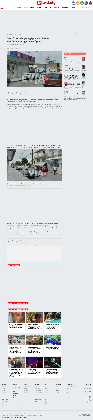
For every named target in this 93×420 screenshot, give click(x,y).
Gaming (68, 394)
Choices (14, 400)
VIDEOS (32, 7)
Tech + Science (5, 399)
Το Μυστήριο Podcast (39, 390)
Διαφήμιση (10, 413)
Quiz (14, 397)
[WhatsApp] (12, 92)
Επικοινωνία (4, 413)
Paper (68, 392)
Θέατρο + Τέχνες (59, 390)
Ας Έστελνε (37, 394)
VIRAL (45, 7)
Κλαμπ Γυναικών (38, 397)
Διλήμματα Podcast (38, 392)
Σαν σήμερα (15, 386)
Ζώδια (14, 395)
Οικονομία (4, 394)
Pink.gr (3, 415)
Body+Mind (47, 386)
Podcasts (37, 384)
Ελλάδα (3, 388)
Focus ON (26, 392)
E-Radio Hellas (9, 415)
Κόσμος (3, 390)
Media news (16, 393)
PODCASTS (38, 7)
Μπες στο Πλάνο (27, 386)
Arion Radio (29, 415)
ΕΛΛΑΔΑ (18, 35)
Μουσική (69, 388)
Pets (46, 399)
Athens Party (35, 415)
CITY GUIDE (56, 7)
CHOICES (73, 7)
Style (46, 403)
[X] (16, 92)
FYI (24, 394)
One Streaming (23, 415)
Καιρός (3, 405)
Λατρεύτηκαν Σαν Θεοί (38, 400)
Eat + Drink (58, 386)
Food (46, 388)
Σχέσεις (47, 392)
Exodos (57, 388)
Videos (25, 384)
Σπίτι (46, 394)
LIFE (50, 7)
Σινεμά (68, 390)
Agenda (57, 394)
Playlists (68, 397)
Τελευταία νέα (5, 386)
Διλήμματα (26, 388)
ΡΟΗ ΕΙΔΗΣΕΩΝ (68, 53)
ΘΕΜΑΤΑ (26, 7)
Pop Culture (69, 384)
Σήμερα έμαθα (16, 387)
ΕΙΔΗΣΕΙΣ (19, 7)
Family (46, 397)
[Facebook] (8, 92)
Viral (14, 391)
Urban (57, 392)
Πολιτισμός (4, 401)
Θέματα (15, 384)
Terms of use (28, 413)
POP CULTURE (65, 7)
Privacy (23, 413)
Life (46, 384)
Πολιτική (4, 392)
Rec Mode (26, 390)
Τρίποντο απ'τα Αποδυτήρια (38, 387)
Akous (40, 415)
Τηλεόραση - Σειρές (71, 386)
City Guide (58, 384)
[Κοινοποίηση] (24, 92)
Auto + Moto (4, 403)
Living (46, 401)
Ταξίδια (46, 390)
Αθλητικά (4, 397)
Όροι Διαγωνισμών (17, 413)
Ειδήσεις (4, 384)
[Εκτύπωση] (20, 92)
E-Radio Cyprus (16, 415)
